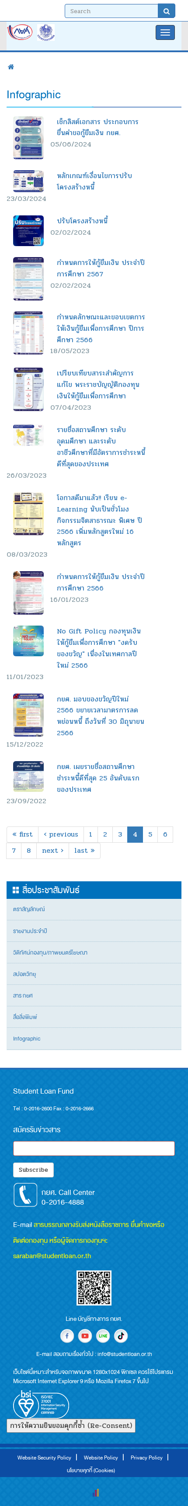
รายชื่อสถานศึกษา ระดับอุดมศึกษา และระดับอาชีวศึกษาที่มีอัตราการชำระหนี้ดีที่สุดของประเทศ (101, 446)
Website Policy (101, 1457)
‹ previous (61, 834)
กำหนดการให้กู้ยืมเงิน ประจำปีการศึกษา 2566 (101, 582)
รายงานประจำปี (30, 931)
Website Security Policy (44, 1457)
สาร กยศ (23, 995)
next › (52, 850)
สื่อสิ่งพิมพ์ (25, 1017)
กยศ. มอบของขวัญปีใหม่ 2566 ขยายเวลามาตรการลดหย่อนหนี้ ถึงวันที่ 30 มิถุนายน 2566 (100, 716)
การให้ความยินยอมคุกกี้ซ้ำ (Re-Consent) (71, 1425)
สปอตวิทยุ (24, 974)
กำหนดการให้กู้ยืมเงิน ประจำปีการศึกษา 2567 (101, 268)
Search (166, 11)
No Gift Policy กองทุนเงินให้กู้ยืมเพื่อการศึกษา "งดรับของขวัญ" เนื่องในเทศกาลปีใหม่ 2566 (99, 648)
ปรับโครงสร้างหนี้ (82, 220)
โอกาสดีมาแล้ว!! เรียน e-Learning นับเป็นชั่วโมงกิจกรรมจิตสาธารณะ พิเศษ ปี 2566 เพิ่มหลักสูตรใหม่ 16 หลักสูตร (99, 520)
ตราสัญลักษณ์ (29, 909)
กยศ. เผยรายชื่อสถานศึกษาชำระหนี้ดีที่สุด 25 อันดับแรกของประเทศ (98, 778)
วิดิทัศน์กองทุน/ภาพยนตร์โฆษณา (50, 952)
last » (84, 850)
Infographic (26, 1038)
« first (22, 834)
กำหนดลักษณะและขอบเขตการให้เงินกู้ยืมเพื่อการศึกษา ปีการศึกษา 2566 (101, 328)
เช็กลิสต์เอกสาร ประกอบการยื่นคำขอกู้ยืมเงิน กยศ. (98, 127)
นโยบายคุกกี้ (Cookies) (91, 1470)
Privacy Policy (147, 1457)
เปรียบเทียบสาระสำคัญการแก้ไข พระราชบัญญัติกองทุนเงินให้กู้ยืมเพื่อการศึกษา (98, 384)
